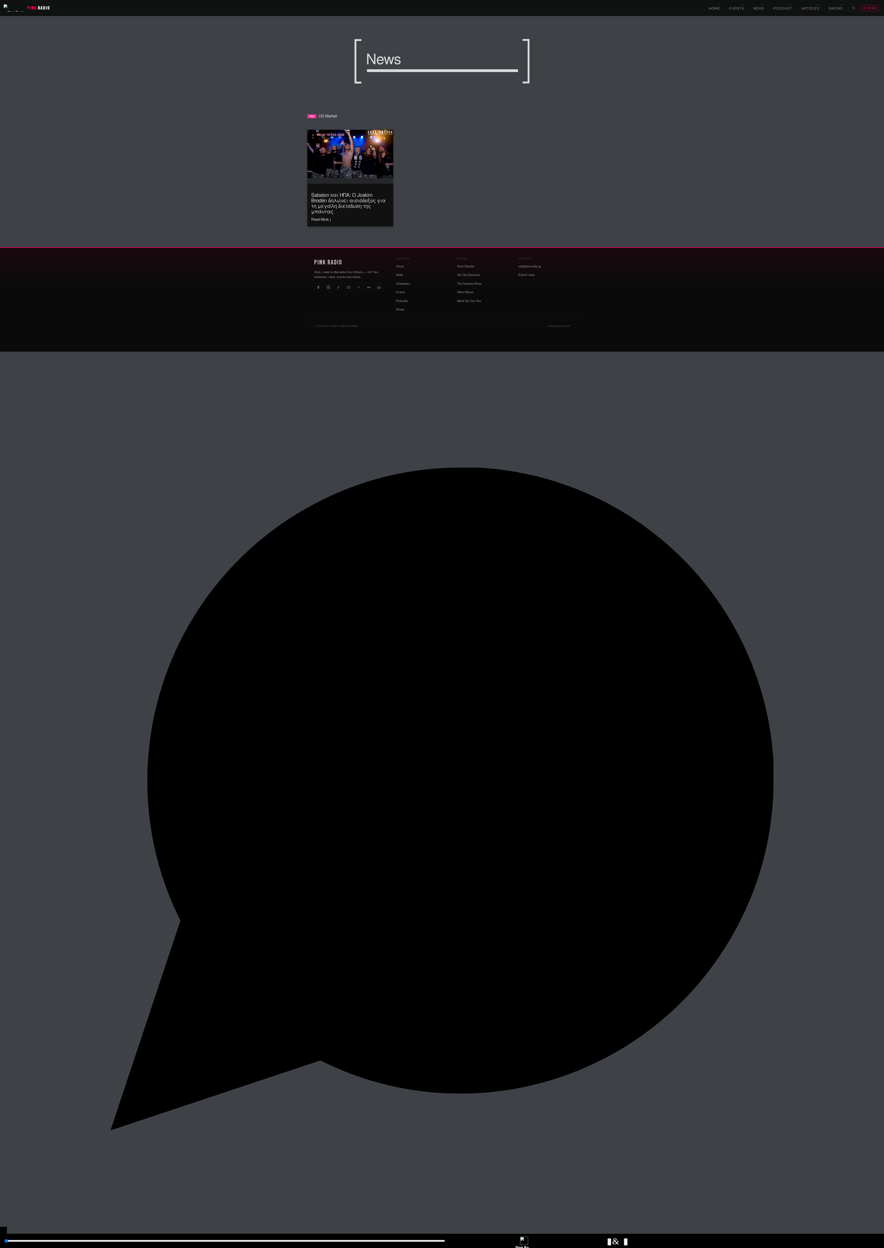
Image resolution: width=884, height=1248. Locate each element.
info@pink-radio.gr (529, 266)
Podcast (783, 8)
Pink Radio (328, 262)
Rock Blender (465, 266)
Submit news (526, 274)
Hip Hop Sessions (468, 274)
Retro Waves (465, 292)
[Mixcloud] (359, 287)
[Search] (853, 8)
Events (736, 8)
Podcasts (402, 300)
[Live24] (379, 287)
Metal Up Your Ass (469, 300)
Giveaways (403, 283)
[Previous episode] (609, 1241)
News (758, 8)
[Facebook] (318, 287)
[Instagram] (328, 287)
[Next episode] (626, 1241)
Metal (321, 134)
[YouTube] (348, 287)
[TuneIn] (369, 287)
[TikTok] (338, 287)
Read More (320, 219)
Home (714, 8)
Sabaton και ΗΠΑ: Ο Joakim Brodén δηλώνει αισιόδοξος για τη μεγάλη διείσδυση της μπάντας (348, 203)
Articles (810, 8)
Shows (836, 8)
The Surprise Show (469, 283)
